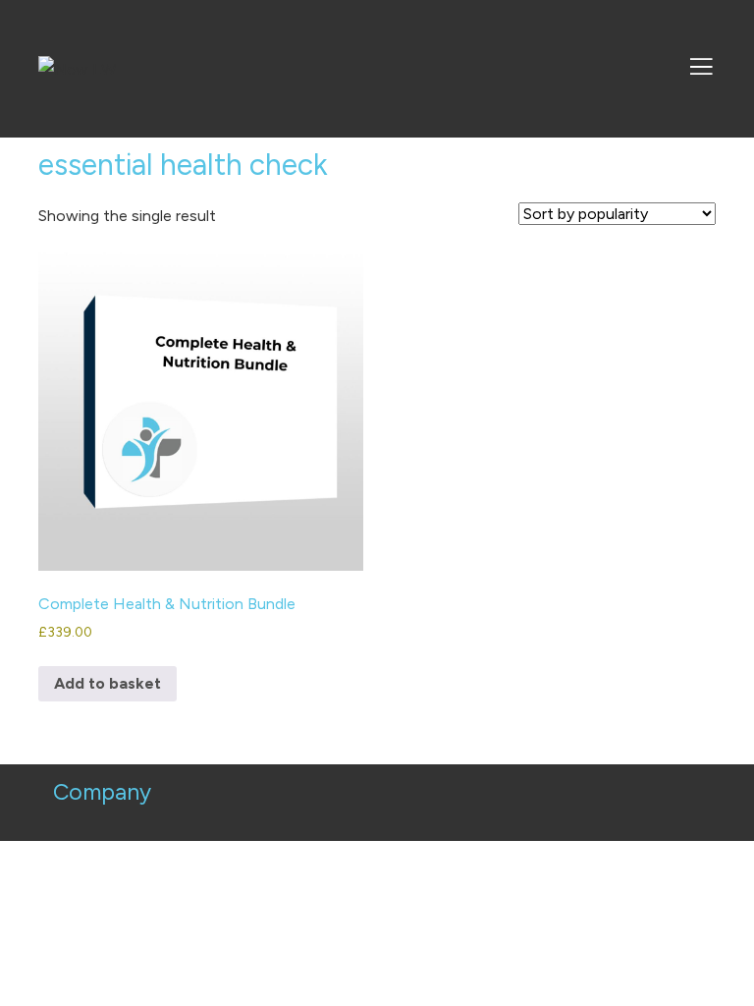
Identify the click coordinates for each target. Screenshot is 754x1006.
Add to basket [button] (107, 683)
